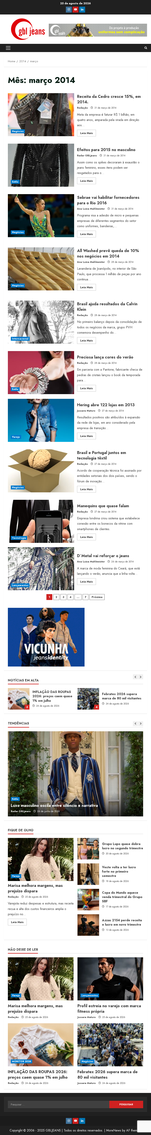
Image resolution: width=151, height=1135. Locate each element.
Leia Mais (88, 133)
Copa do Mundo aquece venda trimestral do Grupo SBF (88, 899)
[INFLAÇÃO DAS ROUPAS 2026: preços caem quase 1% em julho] (41, 1044)
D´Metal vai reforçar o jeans (41, 568)
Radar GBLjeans (87, 155)
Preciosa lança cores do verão (41, 372)
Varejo (16, 437)
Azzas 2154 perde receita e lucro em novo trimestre (88, 925)
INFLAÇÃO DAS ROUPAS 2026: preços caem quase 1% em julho (38, 1074)
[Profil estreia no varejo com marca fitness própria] (110, 978)
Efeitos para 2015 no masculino (41, 165)
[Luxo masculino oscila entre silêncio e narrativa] (75, 773)
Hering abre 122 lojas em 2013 (41, 420)
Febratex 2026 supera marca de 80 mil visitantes (18, 699)
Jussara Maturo (86, 411)
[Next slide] (140, 676)
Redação (82, 108)
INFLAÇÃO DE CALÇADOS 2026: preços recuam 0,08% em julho (88, 699)
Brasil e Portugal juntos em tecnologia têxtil (41, 470)
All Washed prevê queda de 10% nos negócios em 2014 (41, 268)
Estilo (15, 182)
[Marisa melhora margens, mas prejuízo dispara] (41, 859)
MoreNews (113, 1130)
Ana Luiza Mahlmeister (91, 209)
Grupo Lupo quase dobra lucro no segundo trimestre (88, 848)
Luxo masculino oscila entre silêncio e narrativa (54, 805)
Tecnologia (19, 538)
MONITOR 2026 (21, 1061)
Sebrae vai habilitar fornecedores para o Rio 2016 (41, 215)
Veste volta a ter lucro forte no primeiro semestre (88, 874)
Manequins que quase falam (41, 521)
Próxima (97, 597)
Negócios (18, 131)
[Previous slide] (135, 676)
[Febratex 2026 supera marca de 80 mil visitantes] (110, 1044)
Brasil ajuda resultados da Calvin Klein (41, 322)
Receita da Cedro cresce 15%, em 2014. (41, 114)
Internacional (20, 338)
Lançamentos (20, 585)
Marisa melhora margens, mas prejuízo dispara (35, 888)
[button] (8, 48)
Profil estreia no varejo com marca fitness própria (109, 1008)
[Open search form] (146, 48)
